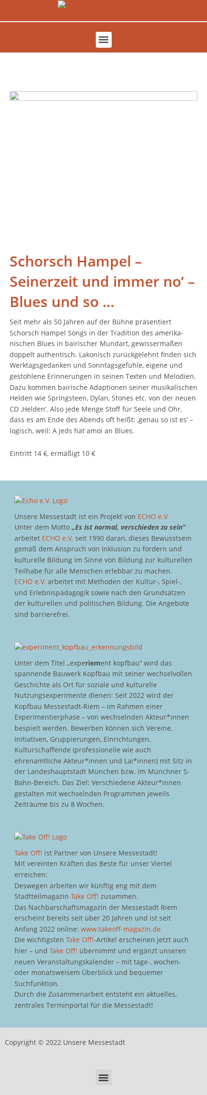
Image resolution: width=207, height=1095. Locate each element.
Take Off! (28, 852)
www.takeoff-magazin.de (121, 929)
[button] (104, 40)
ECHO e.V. (153, 516)
